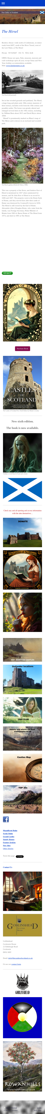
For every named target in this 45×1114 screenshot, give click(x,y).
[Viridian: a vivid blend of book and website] (22, 452)
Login (39, 1108)
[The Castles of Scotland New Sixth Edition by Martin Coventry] (22, 382)
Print (8, 1108)
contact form (16, 964)
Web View (37, 1110)
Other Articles (8, 849)
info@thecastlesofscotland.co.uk (20, 958)
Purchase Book (22, 349)
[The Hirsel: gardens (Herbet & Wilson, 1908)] (22, 156)
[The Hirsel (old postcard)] (22, 82)
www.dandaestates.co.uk (15, 66)
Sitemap (14, 1108)
